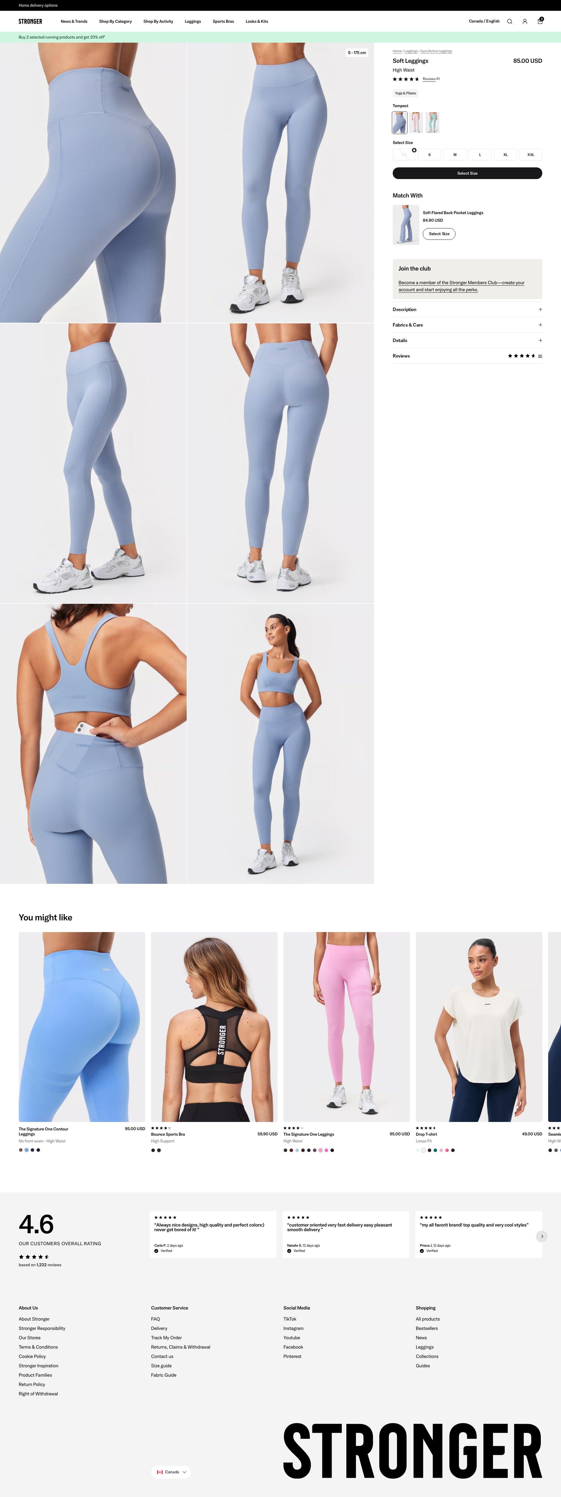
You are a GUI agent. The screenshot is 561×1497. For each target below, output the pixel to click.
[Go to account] (525, 21)
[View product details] (82, 1137)
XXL (530, 154)
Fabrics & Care (408, 325)
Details (400, 340)
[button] (467, 80)
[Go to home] (30, 21)
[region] (280, 1042)
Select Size (439, 233)
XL (505, 154)
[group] (82, 1042)
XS (404, 154)
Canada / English (484, 21)
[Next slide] (542, 1236)
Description (404, 309)
